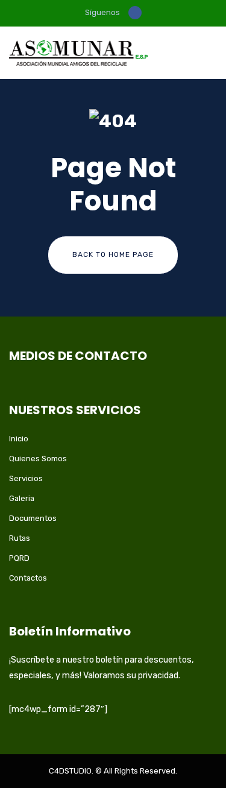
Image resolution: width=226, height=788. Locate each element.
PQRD (19, 558)
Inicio (18, 438)
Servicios (26, 478)
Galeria (21, 498)
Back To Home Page (113, 254)
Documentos (33, 518)
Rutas (19, 538)
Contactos (28, 577)
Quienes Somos (38, 458)
